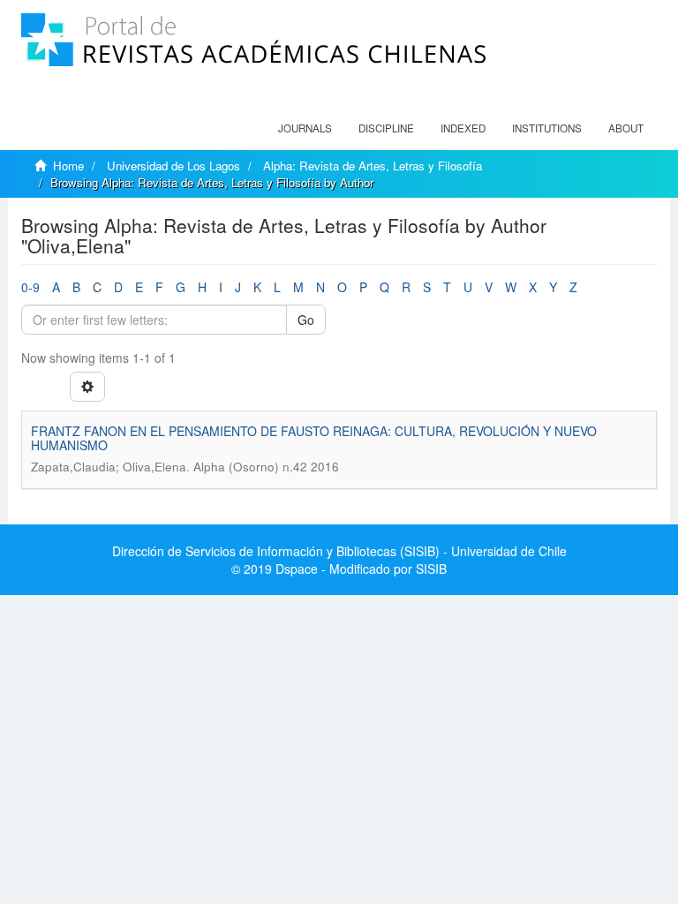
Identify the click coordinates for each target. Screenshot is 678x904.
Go (306, 319)
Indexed (463, 128)
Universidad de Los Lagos (173, 165)
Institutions (547, 128)
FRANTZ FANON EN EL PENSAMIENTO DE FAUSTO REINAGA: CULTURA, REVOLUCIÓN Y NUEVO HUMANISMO (314, 437)
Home (68, 165)
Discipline (386, 128)
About (626, 128)
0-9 (30, 287)
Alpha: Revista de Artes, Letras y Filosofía (372, 165)
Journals (305, 128)
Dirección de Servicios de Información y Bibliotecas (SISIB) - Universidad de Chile (339, 551)
